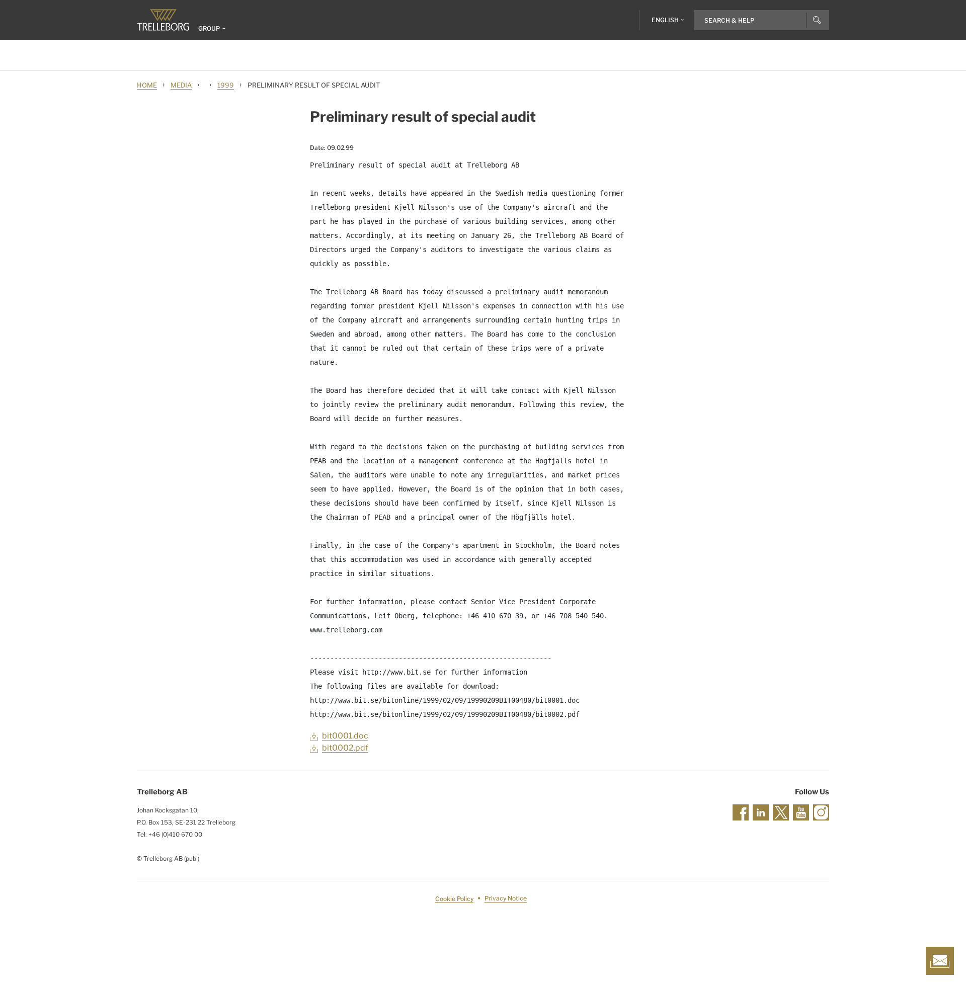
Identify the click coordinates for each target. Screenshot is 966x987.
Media (181, 85)
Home (147, 85)
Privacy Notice (506, 898)
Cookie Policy (454, 898)
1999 (225, 85)
